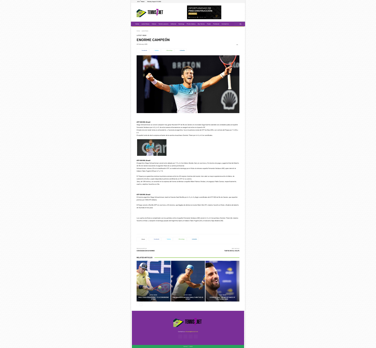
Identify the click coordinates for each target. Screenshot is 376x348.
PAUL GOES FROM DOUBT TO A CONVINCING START (153, 298)
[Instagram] (234, 1)
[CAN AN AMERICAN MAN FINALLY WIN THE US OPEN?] (188, 281)
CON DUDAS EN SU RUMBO (146, 251)
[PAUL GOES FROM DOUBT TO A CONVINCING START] (154, 281)
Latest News (145, 31)
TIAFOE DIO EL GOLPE (231, 251)
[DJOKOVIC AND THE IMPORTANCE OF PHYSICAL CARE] (222, 281)
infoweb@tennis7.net (191, 331)
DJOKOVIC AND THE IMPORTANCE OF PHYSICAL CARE (222, 298)
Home (138, 31)
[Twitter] (237, 1)
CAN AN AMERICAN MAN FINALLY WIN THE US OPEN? (188, 298)
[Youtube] (239, 1)
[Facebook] (232, 1)
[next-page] (141, 304)
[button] (240, 24)
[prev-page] (138, 304)
